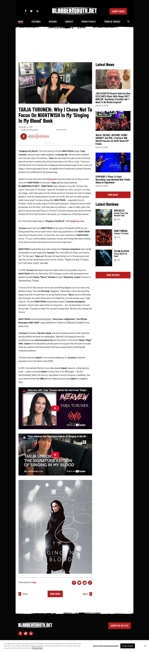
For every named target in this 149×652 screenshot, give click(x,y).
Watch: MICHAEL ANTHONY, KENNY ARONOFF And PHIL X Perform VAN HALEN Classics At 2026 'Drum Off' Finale (112, 139)
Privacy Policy (88, 21)
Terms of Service (112, 21)
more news (113, 194)
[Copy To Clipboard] (90, 583)
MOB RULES (119, 210)
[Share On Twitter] (79, 583)
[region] (74, 646)
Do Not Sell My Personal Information (106, 646)
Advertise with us (120, 625)
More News (55, 593)
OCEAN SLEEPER (121, 251)
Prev (25, 594)
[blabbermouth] (74, 13)
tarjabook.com (77, 221)
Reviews (53, 21)
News (20, 21)
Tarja (33, 582)
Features (36, 21)
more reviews (113, 274)
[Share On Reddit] (85, 583)
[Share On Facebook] (74, 583)
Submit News (118, 11)
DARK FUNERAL (121, 230)
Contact (69, 21)
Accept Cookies (127, 646)
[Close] (145, 646)
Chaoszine (52, 179)
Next (85, 594)
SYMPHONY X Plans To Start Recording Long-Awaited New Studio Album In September (113, 179)
